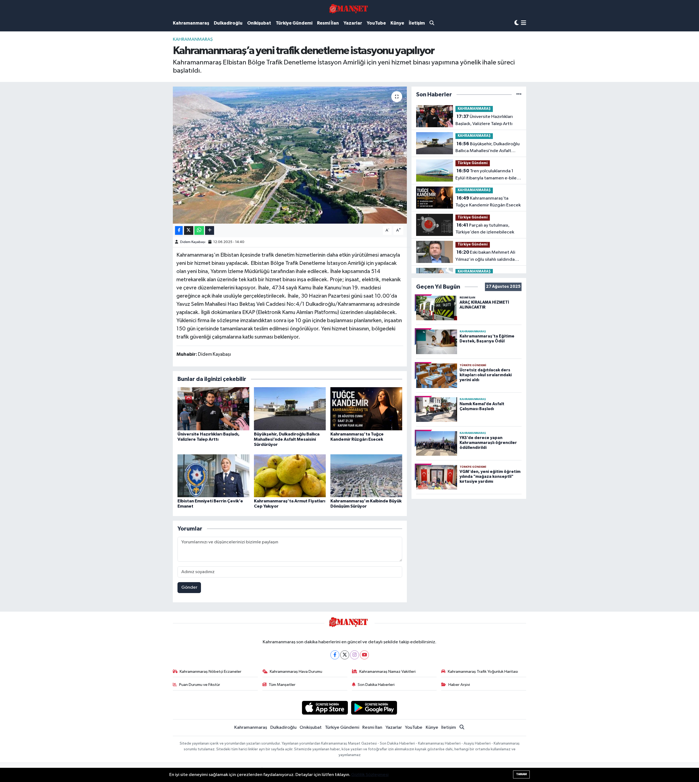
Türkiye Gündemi (294, 23)
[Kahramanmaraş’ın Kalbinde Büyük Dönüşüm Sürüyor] (366, 475)
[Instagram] (354, 654)
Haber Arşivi (459, 685)
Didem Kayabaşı (192, 242)
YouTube (376, 23)
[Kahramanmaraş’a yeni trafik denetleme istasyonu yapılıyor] (290, 155)
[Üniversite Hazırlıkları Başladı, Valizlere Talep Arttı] (213, 408)
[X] (344, 654)
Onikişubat (259, 23)
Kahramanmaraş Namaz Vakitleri (387, 672)
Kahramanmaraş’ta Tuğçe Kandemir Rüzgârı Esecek (488, 202)
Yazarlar (352, 23)
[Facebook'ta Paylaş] (179, 230)
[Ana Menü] (523, 23)
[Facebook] (334, 654)
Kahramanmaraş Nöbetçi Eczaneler (210, 672)
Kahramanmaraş (191, 23)
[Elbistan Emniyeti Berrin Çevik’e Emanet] (213, 475)
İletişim (417, 23)
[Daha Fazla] (209, 230)
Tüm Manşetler (282, 685)
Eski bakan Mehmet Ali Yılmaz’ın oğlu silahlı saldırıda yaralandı (485, 256)
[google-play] (374, 707)
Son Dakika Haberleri (376, 685)
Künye (397, 23)
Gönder (189, 587)
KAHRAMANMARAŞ (193, 39)
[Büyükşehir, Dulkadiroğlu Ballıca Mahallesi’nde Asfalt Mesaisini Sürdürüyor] (290, 408)
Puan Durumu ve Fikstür (199, 685)
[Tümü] (519, 94)
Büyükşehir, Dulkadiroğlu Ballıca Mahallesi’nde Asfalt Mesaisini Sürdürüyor (286, 439)
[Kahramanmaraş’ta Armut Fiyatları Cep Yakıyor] (290, 475)
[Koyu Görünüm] (516, 23)
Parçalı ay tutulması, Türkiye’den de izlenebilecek (484, 229)
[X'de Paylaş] (188, 230)
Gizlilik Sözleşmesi (370, 774)
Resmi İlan (328, 23)
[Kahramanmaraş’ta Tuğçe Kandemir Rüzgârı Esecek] (366, 408)
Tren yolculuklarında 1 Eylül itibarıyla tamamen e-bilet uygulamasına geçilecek (487, 175)
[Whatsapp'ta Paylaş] (199, 230)
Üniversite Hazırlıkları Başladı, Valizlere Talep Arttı (484, 120)
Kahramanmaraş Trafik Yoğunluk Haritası (483, 672)
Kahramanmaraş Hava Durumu (296, 672)
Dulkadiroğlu (228, 23)
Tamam (521, 774)
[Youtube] (364, 654)
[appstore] (325, 707)
